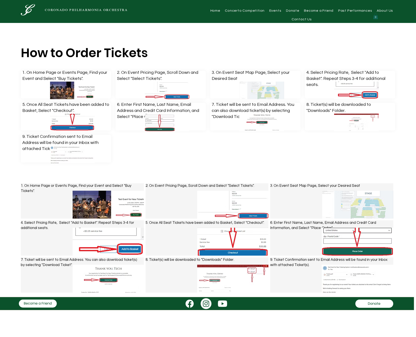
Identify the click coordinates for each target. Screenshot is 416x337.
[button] (355, 11)
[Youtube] (222, 303)
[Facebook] (189, 303)
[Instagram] (206, 303)
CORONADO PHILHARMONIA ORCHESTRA (86, 10)
